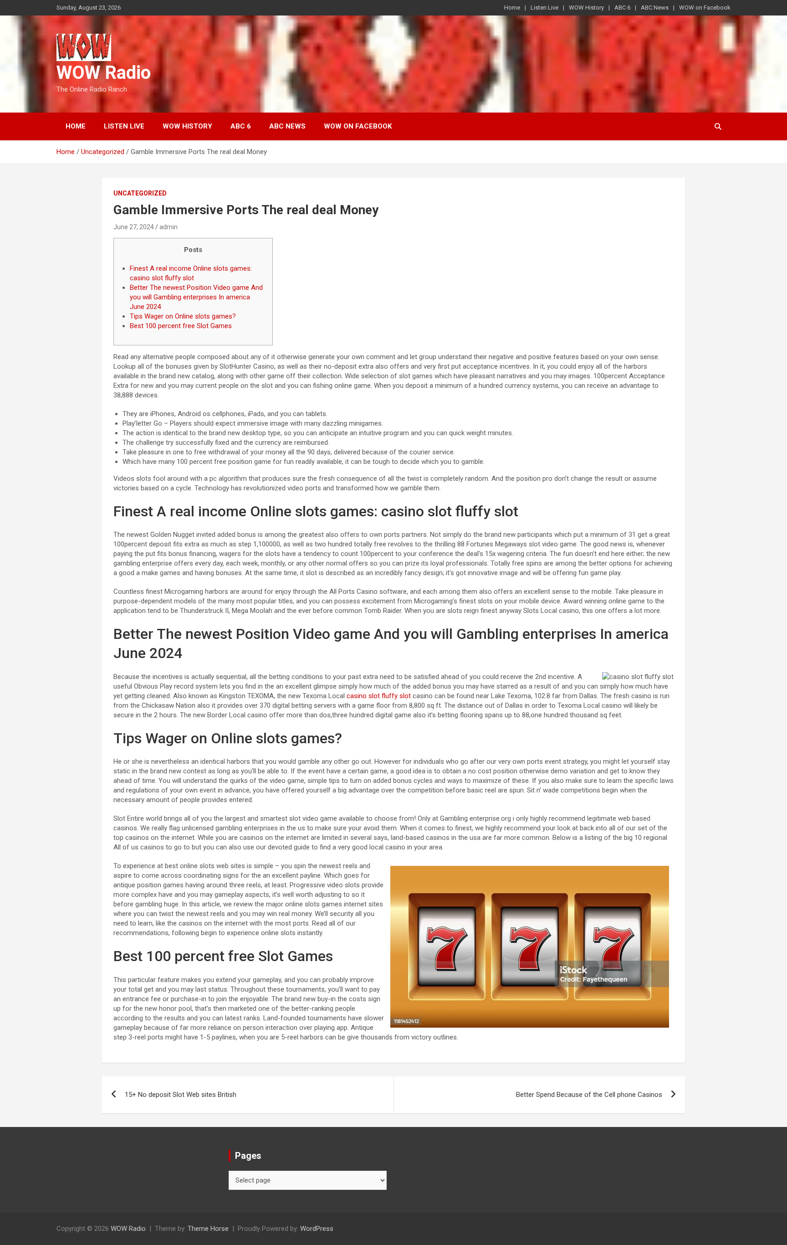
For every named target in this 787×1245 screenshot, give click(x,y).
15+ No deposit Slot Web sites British (180, 1095)
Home (512, 7)
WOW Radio (103, 72)
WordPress (316, 1228)
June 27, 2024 (133, 227)
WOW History (586, 7)
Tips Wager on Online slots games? (183, 316)
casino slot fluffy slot (379, 696)
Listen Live (544, 7)
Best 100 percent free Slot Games (181, 326)
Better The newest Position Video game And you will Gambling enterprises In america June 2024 (196, 297)
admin (168, 227)
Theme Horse (208, 1228)
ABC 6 (622, 7)
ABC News (655, 7)
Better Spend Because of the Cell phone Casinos (589, 1095)
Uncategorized (140, 193)
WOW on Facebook (705, 7)
